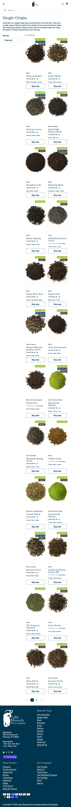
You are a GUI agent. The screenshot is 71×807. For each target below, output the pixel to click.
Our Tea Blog (42, 778)
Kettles (6, 775)
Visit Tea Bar (42, 767)
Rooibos (40, 731)
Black (39, 720)
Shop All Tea (42, 745)
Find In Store (42, 772)
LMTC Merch (8, 786)
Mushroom (41, 742)
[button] (66, 4)
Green (39, 725)
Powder (40, 739)
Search (40, 783)
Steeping (6, 767)
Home (39, 780)
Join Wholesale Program (47, 775)
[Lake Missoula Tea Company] (35, 4)
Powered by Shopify (50, 804)
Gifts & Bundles (43, 714)
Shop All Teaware (10, 789)
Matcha (40, 728)
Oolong (40, 734)
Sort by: (6, 36)
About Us (41, 769)
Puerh (39, 736)
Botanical (41, 723)
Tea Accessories (9, 769)
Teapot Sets (8, 772)
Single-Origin (42, 717)
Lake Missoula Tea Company (29, 804)
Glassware (7, 780)
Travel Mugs (8, 778)
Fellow (5, 783)
